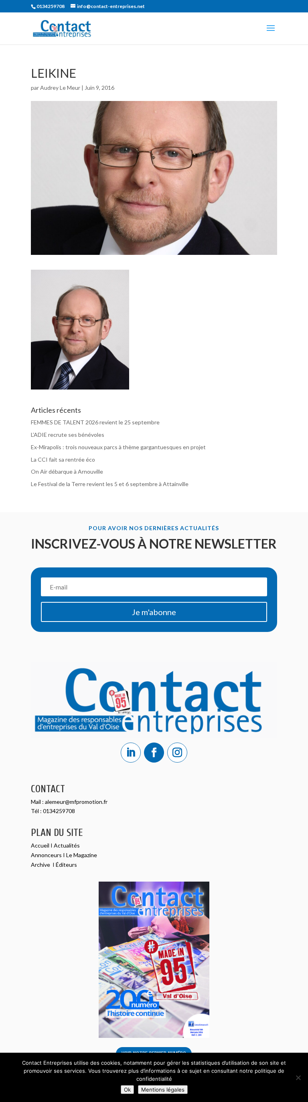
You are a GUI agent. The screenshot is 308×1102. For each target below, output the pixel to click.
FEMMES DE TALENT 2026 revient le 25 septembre (95, 422)
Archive (41, 864)
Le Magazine (81, 855)
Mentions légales (162, 1089)
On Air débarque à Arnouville (67, 471)
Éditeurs (66, 864)
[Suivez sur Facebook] (154, 753)
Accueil (41, 845)
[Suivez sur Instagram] (177, 753)
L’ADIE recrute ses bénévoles (67, 434)
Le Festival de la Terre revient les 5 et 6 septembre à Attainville (109, 483)
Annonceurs (46, 855)
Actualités (67, 845)
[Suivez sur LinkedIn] (131, 753)
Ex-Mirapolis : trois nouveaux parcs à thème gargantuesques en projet (118, 447)
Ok (127, 1089)
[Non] (298, 1078)
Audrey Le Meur (60, 87)
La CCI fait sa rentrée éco (63, 459)
